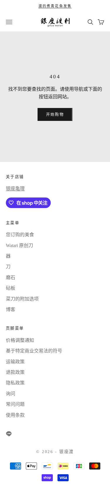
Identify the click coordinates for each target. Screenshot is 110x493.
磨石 (10, 277)
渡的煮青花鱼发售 (55, 6)
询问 (10, 393)
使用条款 (15, 415)
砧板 (10, 288)
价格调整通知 (20, 340)
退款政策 (15, 372)
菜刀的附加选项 (22, 298)
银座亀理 (15, 188)
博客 (10, 309)
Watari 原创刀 (19, 245)
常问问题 (15, 404)
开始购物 (55, 114)
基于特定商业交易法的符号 (34, 350)
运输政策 (15, 361)
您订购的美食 (20, 234)
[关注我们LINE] (9, 434)
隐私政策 (15, 382)
